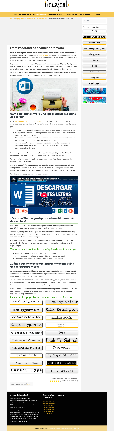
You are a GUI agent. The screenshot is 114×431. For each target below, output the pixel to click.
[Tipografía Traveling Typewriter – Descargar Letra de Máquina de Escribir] (26, 302)
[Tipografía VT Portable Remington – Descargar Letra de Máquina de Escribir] (26, 333)
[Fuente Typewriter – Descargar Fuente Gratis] (62, 348)
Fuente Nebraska (48, 405)
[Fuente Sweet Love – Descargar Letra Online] (94, 43)
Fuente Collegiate (48, 407)
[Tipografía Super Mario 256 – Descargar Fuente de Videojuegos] (94, 37)
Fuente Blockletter (48, 412)
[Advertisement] (44, 32)
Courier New (43, 55)
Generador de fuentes (27, 14)
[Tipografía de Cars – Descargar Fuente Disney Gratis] (94, 100)
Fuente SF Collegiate (49, 403)
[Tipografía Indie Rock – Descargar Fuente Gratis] (62, 318)
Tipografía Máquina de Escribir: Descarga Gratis (31, 19)
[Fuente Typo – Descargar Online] (62, 333)
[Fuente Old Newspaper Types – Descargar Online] (26, 348)
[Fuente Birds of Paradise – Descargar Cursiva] (94, 54)
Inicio (15, 14)
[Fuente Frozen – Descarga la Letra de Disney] (94, 91)
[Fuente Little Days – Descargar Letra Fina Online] (94, 72)
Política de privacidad (53, 428)
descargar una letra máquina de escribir (29, 121)
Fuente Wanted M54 (49, 401)
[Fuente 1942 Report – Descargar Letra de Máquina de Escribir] (62, 371)
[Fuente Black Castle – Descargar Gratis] (94, 83)
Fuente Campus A (48, 409)
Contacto (96, 14)
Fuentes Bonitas (71, 14)
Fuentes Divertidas (55, 14)
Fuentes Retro (41, 14)
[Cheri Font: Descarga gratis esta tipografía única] (94, 66)
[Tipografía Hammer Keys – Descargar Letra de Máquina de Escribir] (62, 325)
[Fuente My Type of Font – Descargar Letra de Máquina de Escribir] (62, 355)
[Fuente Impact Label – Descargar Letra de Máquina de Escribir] (62, 363)
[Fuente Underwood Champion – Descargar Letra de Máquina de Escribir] (26, 340)
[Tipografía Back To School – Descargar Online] (62, 340)
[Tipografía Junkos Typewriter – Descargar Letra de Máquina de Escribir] (26, 318)
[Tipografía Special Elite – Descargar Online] (26, 355)
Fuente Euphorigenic (49, 414)
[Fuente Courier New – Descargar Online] (26, 363)
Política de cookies (67, 428)
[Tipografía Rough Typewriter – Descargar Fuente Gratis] (62, 302)
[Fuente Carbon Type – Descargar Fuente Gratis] (26, 371)
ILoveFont (12, 19)
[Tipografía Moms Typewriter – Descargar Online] (26, 310)
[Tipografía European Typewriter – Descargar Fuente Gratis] (26, 325)
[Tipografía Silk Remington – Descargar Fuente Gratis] (62, 310)
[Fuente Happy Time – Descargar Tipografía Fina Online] (94, 78)
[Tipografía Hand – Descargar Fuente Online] (94, 60)
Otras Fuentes (85, 14)
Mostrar (29, 384)
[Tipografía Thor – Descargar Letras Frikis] (94, 31)
